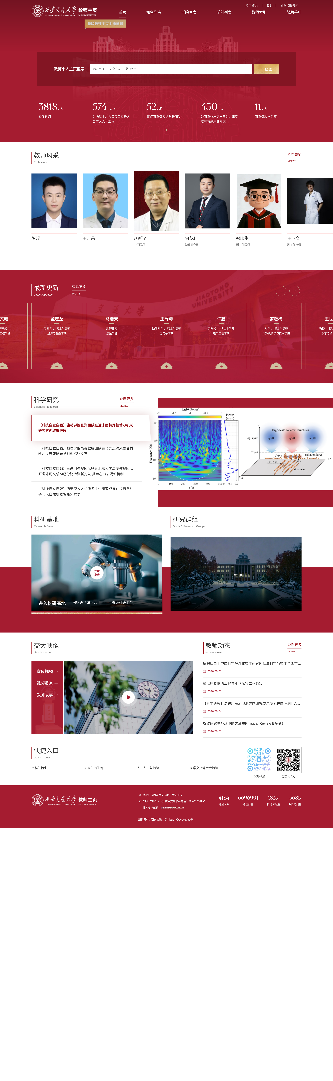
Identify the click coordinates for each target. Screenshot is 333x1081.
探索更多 (97, 573)
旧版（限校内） (291, 5)
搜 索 (268, 69)
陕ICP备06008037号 (181, 819)
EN (269, 5)
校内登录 (251, 5)
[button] (281, 291)
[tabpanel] (58, 111)
